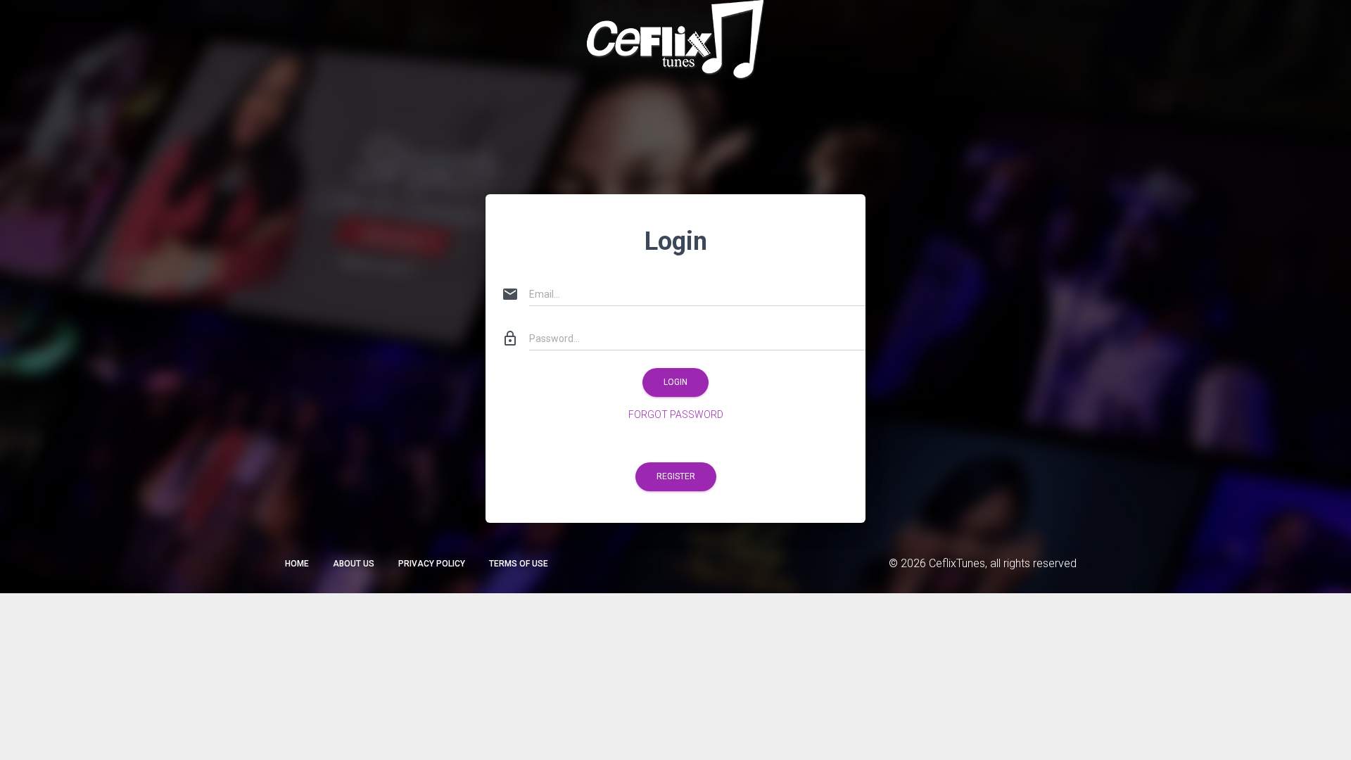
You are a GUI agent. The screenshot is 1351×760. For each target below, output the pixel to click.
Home (297, 564)
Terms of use (518, 564)
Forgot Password (675, 414)
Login (675, 382)
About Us (353, 564)
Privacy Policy (431, 564)
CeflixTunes (957, 563)
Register (676, 476)
